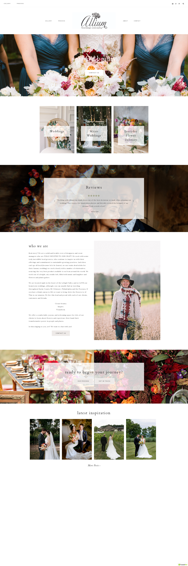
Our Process (83, 381)
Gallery (48, 21)
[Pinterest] (179, 1)
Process (61, 21)
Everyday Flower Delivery (131, 135)
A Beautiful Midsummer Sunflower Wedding (141, 442)
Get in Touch (104, 381)
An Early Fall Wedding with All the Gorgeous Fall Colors (44, 444)
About (125, 21)
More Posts (94, 465)
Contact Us (94, 73)
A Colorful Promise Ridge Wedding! (76, 440)
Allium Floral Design (94, 20)
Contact (137, 21)
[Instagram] (173, 1)
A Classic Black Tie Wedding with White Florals (109, 442)
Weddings (57, 131)
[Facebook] (176, 1)
